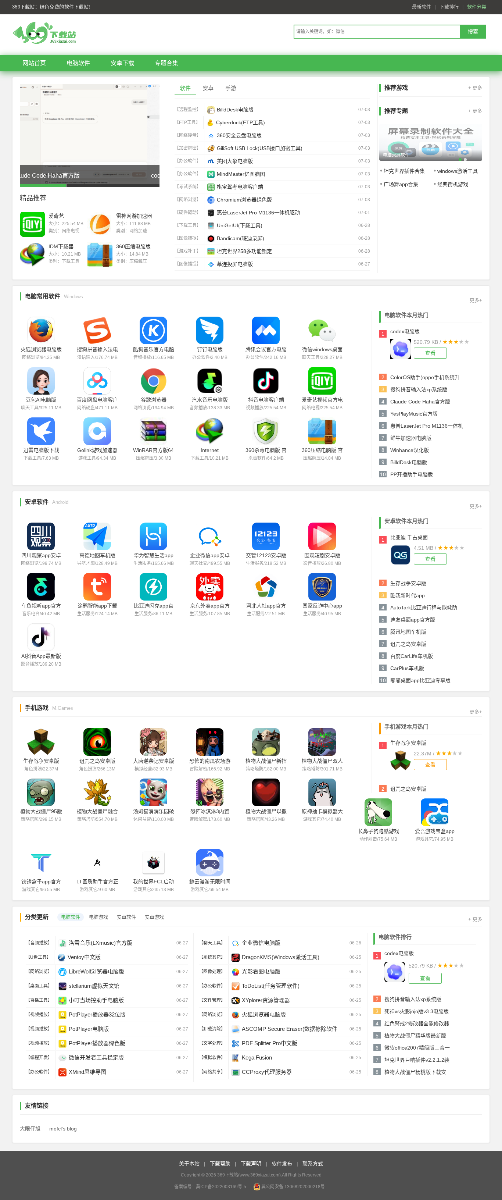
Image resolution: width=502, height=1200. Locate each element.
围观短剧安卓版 (322, 555)
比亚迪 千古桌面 (409, 537)
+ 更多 (475, 87)
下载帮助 (220, 1164)
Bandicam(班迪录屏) (240, 238)
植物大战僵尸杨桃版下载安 (415, 1072)
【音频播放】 (39, 943)
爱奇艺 (56, 216)
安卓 (208, 88)
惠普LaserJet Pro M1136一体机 (426, 426)
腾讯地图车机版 (408, 632)
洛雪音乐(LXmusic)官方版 (100, 943)
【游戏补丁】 (188, 251)
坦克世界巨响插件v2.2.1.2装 (416, 1060)
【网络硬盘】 (188, 135)
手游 (230, 88)
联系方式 (312, 1164)
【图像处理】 (212, 971)
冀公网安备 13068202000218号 (293, 1186)
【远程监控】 (188, 109)
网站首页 (34, 63)
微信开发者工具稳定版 (96, 1057)
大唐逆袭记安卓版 (153, 761)
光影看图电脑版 (261, 971)
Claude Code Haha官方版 (420, 402)
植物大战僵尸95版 (41, 811)
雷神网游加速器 (134, 216)
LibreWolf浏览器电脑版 (96, 971)
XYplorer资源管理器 (266, 1000)
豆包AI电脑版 (41, 400)
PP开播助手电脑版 (411, 474)
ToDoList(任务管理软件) (271, 986)
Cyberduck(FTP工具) (240, 122)
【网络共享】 (212, 1072)
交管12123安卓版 (266, 555)
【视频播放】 (39, 1014)
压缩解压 (138, 261)
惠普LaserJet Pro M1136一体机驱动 (258, 213)
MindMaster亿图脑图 (241, 174)
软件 (185, 88)
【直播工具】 (39, 1000)
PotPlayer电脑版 (89, 1029)
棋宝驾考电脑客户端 (240, 187)
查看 (430, 353)
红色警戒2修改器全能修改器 (416, 1023)
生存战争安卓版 (408, 583)
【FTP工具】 (187, 122)
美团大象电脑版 (235, 161)
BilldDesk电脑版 (235, 110)
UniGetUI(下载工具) (239, 225)
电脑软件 (78, 63)
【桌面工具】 (39, 986)
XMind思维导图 (87, 1072)
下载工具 (70, 261)
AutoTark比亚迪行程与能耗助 (423, 607)
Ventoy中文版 (84, 957)
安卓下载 (122, 63)
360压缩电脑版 (133, 246)
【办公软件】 (188, 161)
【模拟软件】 (212, 1057)
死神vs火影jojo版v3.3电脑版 (416, 1011)
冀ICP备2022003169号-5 (221, 1186)
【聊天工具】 (212, 943)
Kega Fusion (257, 1057)
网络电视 (70, 231)
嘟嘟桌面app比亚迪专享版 (420, 680)
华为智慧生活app (153, 555)
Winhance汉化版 (409, 450)
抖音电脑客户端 (266, 400)
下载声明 (251, 1164)
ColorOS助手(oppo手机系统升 (425, 377)
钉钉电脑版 (210, 349)
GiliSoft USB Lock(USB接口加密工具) (259, 148)
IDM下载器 (61, 246)
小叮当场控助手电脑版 (96, 1000)
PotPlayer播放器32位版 (97, 1014)
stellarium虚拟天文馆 (94, 986)
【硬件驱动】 (188, 212)
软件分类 (476, 7)
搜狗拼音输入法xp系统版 (418, 389)
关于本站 (189, 1164)
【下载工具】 (188, 225)
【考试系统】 (188, 186)
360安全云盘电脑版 (239, 135)
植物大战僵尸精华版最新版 (415, 1036)
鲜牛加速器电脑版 (410, 438)
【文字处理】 (212, 1043)
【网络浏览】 (188, 199)
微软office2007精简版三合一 (417, 1048)
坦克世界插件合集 (404, 171)
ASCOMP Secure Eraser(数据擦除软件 (289, 1029)
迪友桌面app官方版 (412, 620)
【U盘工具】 (38, 957)
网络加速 (138, 231)
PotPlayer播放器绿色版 (97, 1043)
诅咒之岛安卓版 (408, 644)
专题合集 (166, 63)
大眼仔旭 (30, 1129)
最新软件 (421, 7)
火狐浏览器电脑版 (41, 349)
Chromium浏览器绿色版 (244, 200)
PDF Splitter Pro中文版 (269, 1043)
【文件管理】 (212, 1000)
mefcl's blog (63, 1129)
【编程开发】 (39, 1057)
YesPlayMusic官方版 (414, 414)
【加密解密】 (188, 148)
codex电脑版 (405, 331)
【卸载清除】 (212, 1029)
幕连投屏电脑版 (235, 264)
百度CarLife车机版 (411, 656)
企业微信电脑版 (261, 943)
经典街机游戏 (452, 184)
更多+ (476, 300)
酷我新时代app (407, 595)
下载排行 (449, 7)
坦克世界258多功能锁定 (244, 251)
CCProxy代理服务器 (267, 1072)
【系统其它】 (212, 957)
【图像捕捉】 (188, 238)
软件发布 (282, 1164)
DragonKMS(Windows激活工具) (280, 957)
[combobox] (377, 32)
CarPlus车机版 (407, 668)
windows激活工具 (457, 171)
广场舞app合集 (401, 184)
